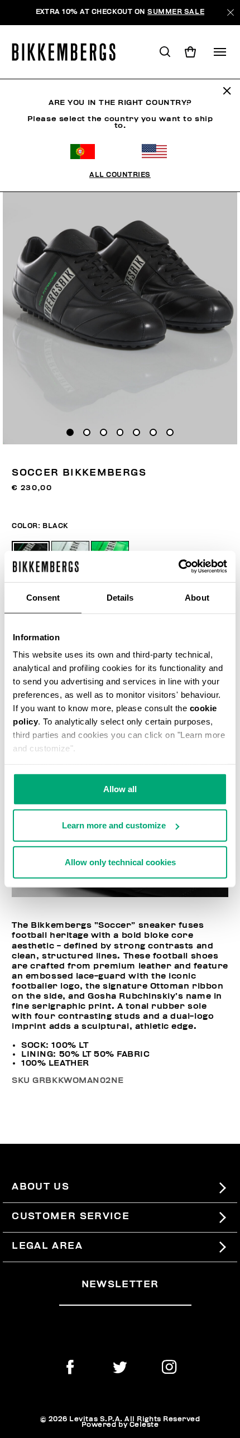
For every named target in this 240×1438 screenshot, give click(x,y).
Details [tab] (120, 597)
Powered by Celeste (120, 1425)
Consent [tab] (43, 597)
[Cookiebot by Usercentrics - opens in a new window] (178, 566)
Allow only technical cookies (120, 861)
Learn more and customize (114, 825)
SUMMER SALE (175, 12)
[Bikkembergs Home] (69, 52)
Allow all (120, 788)
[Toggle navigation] (220, 52)
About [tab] (197, 597)
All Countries (120, 175)
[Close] (230, 12)
